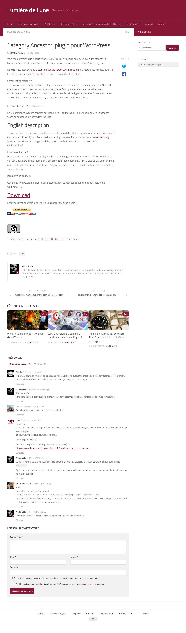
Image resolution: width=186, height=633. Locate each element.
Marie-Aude (17, 53)
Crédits (122, 613)
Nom (13, 557)
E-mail (74, 557)
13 (127, 314)
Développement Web (28, 24)
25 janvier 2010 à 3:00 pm (35, 372)
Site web (14, 567)
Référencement (68, 24)
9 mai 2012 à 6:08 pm (42, 484)
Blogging (117, 24)
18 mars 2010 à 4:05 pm (39, 458)
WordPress (50, 24)
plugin (22, 254)
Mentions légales (58, 613)
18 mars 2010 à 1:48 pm (33, 420)
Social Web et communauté (96, 24)
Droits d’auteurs (106, 613)
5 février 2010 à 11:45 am (34, 407)
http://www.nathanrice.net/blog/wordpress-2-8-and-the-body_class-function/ (53, 448)
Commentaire (16, 537)
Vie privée (76, 613)
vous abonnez (83, 584)
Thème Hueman (44, 627)
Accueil (10, 24)
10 (46, 314)
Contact (162, 24)
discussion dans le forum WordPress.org (57, 69)
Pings (41, 364)
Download (18, 195)
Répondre (20, 384)
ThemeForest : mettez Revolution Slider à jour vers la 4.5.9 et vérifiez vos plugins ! (107, 337)
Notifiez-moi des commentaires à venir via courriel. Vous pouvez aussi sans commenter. (60, 584)
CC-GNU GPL (52, 239)
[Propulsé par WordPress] (27, 627)
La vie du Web (132, 24)
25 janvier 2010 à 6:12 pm (39, 389)
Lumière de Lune (28, 10)
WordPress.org (101, 137)
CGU (133, 613)
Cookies (90, 613)
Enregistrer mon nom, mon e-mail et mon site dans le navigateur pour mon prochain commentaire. (56, 578)
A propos (149, 24)
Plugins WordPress (18, 32)
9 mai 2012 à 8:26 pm (37, 512)
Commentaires (21, 364)
